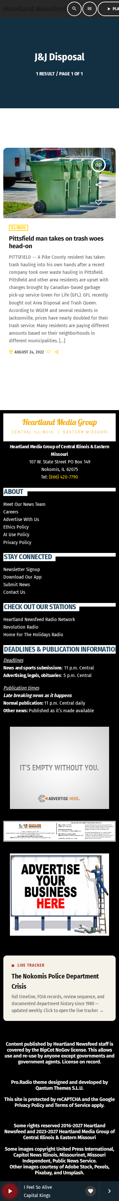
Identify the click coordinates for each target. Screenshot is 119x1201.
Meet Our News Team (24, 504)
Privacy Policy (17, 542)
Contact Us (14, 592)
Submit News (16, 584)
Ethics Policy (16, 527)
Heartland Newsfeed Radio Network (39, 619)
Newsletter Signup (21, 569)
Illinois (18, 227)
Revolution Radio (20, 627)
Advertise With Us (21, 519)
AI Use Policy (16, 534)
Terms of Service (72, 1105)
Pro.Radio (21, 1082)
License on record (81, 1062)
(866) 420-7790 (63, 477)
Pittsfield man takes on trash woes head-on (56, 242)
